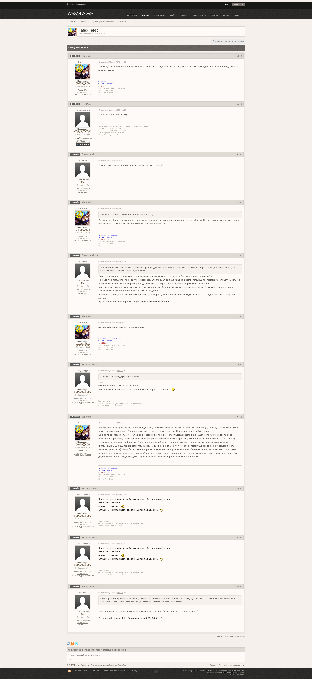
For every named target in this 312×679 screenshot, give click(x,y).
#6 (238, 316)
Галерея (184, 15)
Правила (214, 665)
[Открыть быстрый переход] (68, 6)
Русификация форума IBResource (229, 671)
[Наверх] (156, 671)
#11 (237, 587)
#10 (237, 537)
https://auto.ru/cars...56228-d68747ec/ (142, 618)
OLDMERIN (132, 15)
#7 (238, 364)
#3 (238, 154)
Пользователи (199, 15)
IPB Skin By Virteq (236, 674)
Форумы (145, 15)
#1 (238, 56)
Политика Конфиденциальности (232, 665)
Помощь (134, 671)
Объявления (159, 15)
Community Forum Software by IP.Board (199, 671)
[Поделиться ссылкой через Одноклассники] (72, 643)
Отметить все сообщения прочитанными (109, 671)
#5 (238, 255)
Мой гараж (84, 144)
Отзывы (226, 15)
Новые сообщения (78, 5)
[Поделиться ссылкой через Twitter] (76, 643)
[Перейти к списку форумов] (96, 14)
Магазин (214, 15)
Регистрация (239, 5)
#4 (238, 202)
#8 (238, 417)
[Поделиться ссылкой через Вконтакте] (68, 643)
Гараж (238, 15)
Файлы (173, 15)
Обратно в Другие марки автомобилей (229, 636)
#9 (238, 488)
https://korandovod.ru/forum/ (155, 301)
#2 (238, 104)
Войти (227, 5)
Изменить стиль (80, 671)
